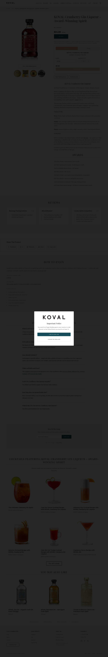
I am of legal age (54, 334)
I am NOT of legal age (54, 339)
